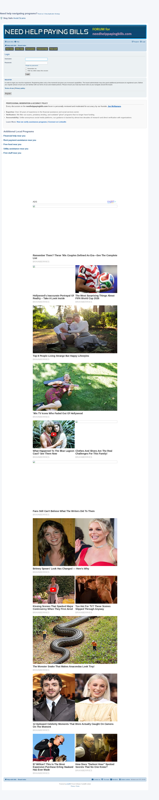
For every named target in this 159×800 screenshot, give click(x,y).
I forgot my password (31, 65)
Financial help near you (14, 136)
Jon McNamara (114, 106)
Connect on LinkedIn (57, 122)
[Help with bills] (75, 31)
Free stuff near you (12, 153)
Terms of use (9, 88)
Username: (8, 58)
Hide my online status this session (37, 70)
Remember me (32, 68)
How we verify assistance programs (32, 122)
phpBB (68, 784)
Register (8, 94)
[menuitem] (16, 41)
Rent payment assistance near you (19, 140)
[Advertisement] (60, 7)
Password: (8, 62)
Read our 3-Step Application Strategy (49, 14)
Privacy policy (20, 88)
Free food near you (12, 144)
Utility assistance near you (15, 149)
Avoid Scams (19, 18)
